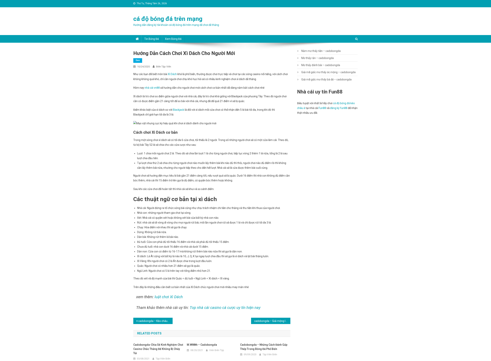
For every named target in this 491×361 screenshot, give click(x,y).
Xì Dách (172, 74)
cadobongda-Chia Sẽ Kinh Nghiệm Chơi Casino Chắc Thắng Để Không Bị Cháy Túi (158, 349)
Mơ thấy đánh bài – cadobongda (320, 65)
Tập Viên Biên (163, 358)
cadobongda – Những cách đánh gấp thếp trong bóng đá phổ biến (263, 346)
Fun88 (322, 108)
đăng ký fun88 (338, 108)
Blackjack (178, 109)
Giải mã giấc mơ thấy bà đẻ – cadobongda (326, 79)
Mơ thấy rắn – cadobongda (317, 58)
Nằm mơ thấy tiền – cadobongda (321, 50)
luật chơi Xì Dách (169, 297)
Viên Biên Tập (216, 350)
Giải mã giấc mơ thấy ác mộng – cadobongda (328, 72)
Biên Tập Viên (163, 66)
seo (138, 60)
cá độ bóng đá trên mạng (167, 18)
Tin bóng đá (151, 38)
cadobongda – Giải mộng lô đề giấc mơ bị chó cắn (272, 321)
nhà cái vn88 (152, 87)
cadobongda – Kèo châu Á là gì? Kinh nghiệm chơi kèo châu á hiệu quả (155, 321)
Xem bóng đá (173, 38)
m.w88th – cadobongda (202, 344)
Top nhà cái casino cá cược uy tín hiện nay (225, 307)
